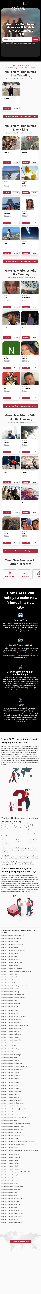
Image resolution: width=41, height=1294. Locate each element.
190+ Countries (15, 43)
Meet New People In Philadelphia (11, 1022)
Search (35, 39)
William (6, 153)
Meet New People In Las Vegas (10, 1097)
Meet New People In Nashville (10, 1072)
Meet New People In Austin (9, 977)
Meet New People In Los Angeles (11, 938)
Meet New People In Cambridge (10, 1112)
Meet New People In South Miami (11, 1034)
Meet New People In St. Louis (10, 1046)
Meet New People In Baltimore (10, 1043)
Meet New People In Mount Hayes (11, 1055)
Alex (5, 503)
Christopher (26, 388)
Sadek (24, 183)
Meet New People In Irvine (9, 1058)
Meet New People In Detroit (9, 1166)
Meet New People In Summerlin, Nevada (13, 1198)
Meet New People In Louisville (10, 1184)
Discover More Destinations (20, 1241)
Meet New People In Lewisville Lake (12, 1129)
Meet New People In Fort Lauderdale (12, 1069)
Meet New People (23, 65)
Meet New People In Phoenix (9, 983)
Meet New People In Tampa (9, 1000)
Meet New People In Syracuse (10, 1201)
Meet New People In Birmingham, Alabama (13, 997)
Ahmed (24, 153)
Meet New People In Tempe (9, 1181)
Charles (24, 442)
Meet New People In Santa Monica (11, 1210)
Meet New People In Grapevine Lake (12, 1213)
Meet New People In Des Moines (11, 1091)
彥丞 (5, 388)
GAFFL (14, 65)
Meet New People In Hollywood (10, 1075)
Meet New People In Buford (9, 1085)
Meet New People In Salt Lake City (11, 1100)
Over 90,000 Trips (27, 43)
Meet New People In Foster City (10, 1204)
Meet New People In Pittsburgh (10, 1049)
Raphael (6, 98)
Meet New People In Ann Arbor (10, 1154)
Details (16, 108)
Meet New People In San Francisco (11, 968)
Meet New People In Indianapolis (11, 1003)
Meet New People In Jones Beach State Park (14, 1118)
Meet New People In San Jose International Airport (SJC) (18, 1141)
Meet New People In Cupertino (10, 1037)
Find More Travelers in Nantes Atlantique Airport (20, 116)
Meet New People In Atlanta (9, 953)
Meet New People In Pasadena (10, 1178)
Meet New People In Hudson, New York (12, 935)
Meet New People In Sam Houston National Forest (16, 971)
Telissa (24, 358)
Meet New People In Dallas (9, 974)
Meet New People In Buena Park (10, 1094)
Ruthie (6, 533)
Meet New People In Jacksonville (11, 1040)
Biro (5, 183)
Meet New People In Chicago (9, 941)
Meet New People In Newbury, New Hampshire (15, 986)
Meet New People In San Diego (10, 992)
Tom (23, 503)
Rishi (5, 472)
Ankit (5, 328)
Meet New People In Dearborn (10, 1163)
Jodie (24, 213)
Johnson (7, 213)
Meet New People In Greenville (10, 1135)
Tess (23, 533)
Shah (24, 243)
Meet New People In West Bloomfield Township (15, 1123)
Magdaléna (26, 297)
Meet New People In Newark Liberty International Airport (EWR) (20, 1150)
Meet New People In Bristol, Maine (11, 1216)
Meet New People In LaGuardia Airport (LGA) (14, 1066)
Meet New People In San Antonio (11, 1019)
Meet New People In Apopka (9, 1147)
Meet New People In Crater (9, 1192)
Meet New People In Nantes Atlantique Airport (21, 68)
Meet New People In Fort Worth (10, 1189)
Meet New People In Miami (9, 1121)
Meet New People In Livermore (10, 1031)
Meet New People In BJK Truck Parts (12, 1187)
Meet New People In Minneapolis (11, 1088)
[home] (18, 8)
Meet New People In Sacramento (11, 1028)
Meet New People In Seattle (9, 947)
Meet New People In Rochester (10, 1169)
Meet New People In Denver (9, 956)
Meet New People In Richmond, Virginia (12, 1126)
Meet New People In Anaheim (10, 1078)
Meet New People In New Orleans (11, 1132)
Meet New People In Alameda (10, 1082)
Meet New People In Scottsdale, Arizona (13, 1144)
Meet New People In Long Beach (11, 1175)
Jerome (24, 472)
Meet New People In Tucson (9, 1160)
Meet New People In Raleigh (9, 1115)
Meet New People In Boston (9, 980)
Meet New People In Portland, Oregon (12, 994)
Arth (5, 243)
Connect (7, 108)
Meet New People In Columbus (10, 1010)
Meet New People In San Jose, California (13, 950)
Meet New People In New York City (11, 962)
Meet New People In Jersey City (10, 959)
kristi (5, 297)
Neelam (6, 358)
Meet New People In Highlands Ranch (12, 1103)
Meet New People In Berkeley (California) (13, 1109)
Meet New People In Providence (10, 1052)
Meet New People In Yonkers (9, 1006)
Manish (6, 442)
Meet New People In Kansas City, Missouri (13, 1016)
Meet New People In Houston (10, 989)
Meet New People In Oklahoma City (11, 1222)
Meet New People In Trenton (9, 965)
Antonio (25, 328)
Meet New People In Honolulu (10, 1060)
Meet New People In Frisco (9, 1195)
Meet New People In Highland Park (11, 1063)
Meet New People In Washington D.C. (12, 944)
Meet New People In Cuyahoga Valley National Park (16, 1172)
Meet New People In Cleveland (10, 1157)
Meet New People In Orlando (9, 1013)
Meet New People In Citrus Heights (11, 1106)
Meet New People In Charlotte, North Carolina (14, 1025)
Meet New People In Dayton (9, 1207)
